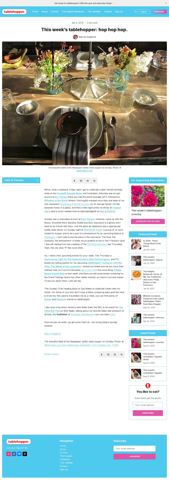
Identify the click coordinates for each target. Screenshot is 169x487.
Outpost (98, 482)
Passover (61, 299)
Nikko (109, 482)
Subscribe (159, 11)
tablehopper (68, 482)
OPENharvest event (97, 244)
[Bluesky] (19, 454)
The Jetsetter (94, 11)
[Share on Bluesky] (81, 181)
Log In (144, 11)
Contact (108, 11)
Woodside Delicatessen (82, 314)
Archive (54, 11)
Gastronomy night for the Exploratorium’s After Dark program (76, 259)
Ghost (91, 482)
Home (35, 11)
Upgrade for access (148, 221)
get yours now (88, 270)
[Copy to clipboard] (94, 181)
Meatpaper (49, 237)
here (112, 314)
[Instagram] (8, 454)
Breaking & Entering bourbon (75, 204)
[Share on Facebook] (74, 180)
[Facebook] (14, 454)
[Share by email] (87, 180)
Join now (134, 456)
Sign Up (119, 11)
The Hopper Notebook (73, 11)
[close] (166, 3)
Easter (47, 299)
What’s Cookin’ (51, 354)
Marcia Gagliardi (52, 333)
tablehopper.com (84, 171)
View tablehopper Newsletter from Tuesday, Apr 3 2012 (90, 345)
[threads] (25, 454)
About (44, 11)
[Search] (135, 12)
